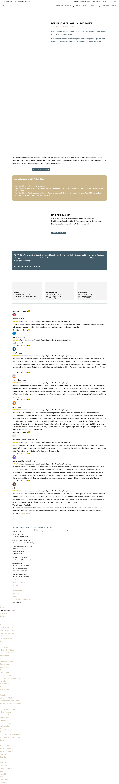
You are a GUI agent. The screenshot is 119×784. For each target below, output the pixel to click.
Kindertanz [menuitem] (4, 647)
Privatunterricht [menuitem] (6, 639)
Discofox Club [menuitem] (5, 754)
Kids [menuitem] (1, 643)
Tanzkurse (68, 6)
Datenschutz (17, 591)
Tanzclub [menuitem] (3, 741)
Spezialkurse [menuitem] (4, 668)
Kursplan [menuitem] (3, 681)
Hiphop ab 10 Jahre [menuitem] (7, 653)
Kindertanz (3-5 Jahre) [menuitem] (8, 709)
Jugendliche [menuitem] (4, 657)
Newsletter (106, 1)
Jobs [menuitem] (1, 771)
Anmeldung (94, 6)
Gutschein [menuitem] (3, 757)
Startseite (59, 6)
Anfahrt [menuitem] (3, 763)
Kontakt (98, 1)
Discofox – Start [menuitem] (6, 698)
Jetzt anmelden (59, 232)
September (70, 26)
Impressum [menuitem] (4, 782)
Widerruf (113, 1)
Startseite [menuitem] (3, 613)
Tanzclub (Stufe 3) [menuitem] (6, 751)
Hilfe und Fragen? (85, 1)
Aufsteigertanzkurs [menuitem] (7, 730)
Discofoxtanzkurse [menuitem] (7, 630)
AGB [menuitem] (1, 777)
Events (114, 6)
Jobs (93, 1)
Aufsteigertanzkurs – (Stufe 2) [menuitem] (11, 737)
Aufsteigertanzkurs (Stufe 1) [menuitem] (10, 734)
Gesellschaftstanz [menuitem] (6, 627)
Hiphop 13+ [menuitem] (4, 718)
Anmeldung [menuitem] (4, 685)
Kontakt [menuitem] (3, 774)
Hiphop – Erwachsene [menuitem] (8, 636)
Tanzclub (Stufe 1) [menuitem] (6, 746)
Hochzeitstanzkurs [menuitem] (7, 633)
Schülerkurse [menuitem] (4, 664)
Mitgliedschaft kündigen (21, 599)
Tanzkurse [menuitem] (3, 617)
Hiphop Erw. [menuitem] (4, 720)
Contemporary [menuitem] (5, 675)
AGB (14, 588)
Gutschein (105, 6)
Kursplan (85, 6)
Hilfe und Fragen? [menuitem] (6, 768)
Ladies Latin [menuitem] (4, 672)
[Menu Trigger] (0, 605)
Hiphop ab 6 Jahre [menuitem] (6, 712)
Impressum (16, 596)
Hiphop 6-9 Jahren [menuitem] (7, 650)
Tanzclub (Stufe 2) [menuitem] (6, 749)
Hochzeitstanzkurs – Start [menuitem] (9, 701)
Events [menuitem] (2, 760)
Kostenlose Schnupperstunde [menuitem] (11, 705)
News (65, 26)
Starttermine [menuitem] (4, 691)
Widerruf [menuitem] (3, 765)
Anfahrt (76, 1)
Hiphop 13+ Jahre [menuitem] (6, 661)
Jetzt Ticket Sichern (41, 169)
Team (78, 6)
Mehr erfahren (24, 513)
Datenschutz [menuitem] (4, 780)
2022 (61, 26)
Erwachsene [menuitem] (4, 623)
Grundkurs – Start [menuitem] (6, 695)
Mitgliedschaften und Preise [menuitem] (10, 678)
